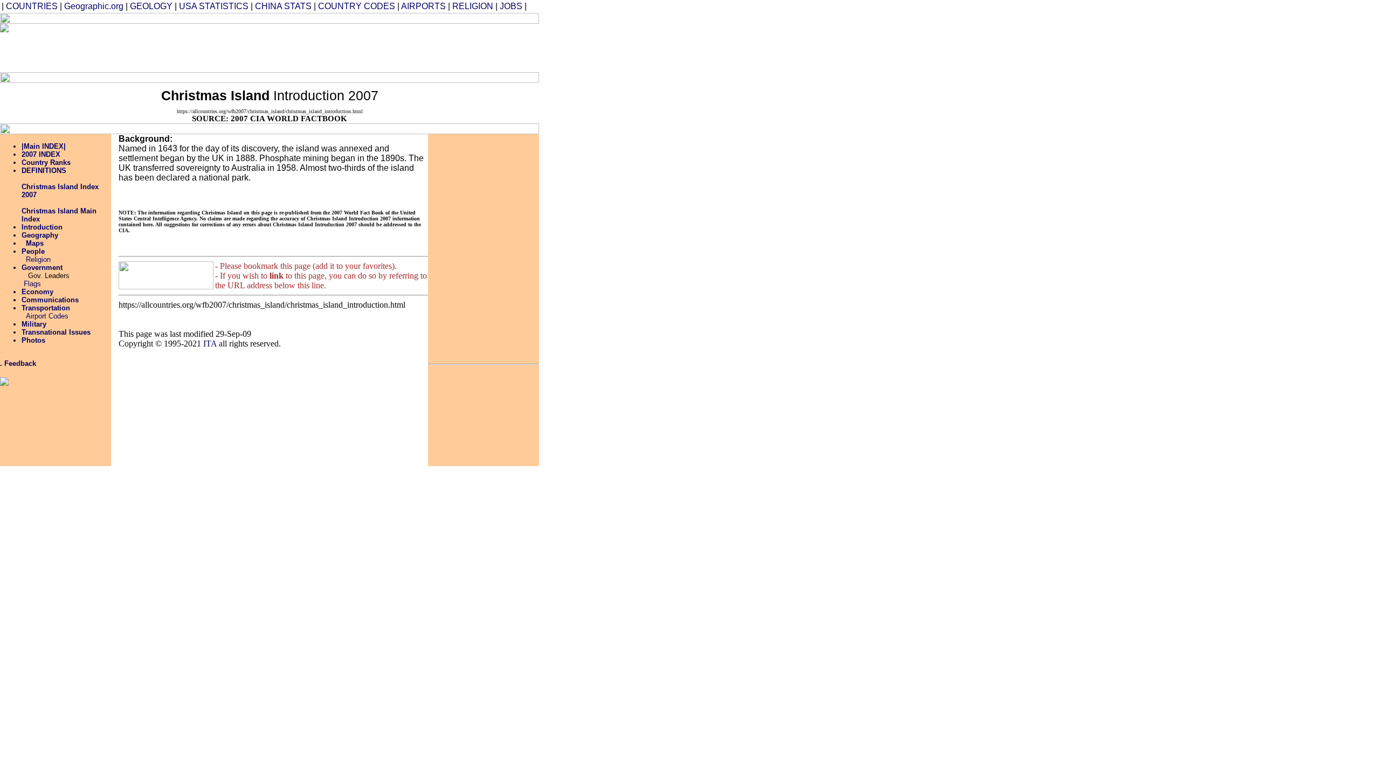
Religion (38, 259)
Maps (35, 243)
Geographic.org (93, 6)
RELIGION (472, 6)
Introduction (42, 227)
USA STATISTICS (214, 6)
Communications (50, 300)
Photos (33, 340)
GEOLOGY (151, 6)
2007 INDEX (41, 154)
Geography (40, 235)
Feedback (20, 363)
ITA (210, 343)
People (33, 251)
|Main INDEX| (44, 146)
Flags (32, 284)
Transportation (46, 308)
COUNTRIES (32, 6)
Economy (37, 292)
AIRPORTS (423, 6)
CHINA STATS (283, 6)
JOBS (511, 6)
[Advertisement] (331, 48)
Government (42, 268)
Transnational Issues (56, 332)
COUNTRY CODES (356, 6)
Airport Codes (47, 316)
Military (34, 324)
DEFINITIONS (44, 171)
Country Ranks (46, 162)
